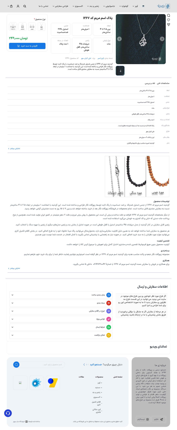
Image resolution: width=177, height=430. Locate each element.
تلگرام (156, 419)
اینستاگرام (141, 419)
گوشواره (125, 6)
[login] (18, 6)
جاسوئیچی (110, 6)
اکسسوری (79, 6)
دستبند (97, 387)
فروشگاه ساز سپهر (18, 421)
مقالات (81, 377)
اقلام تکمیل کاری (96, 403)
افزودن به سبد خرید (29, 46)
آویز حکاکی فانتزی (97, 411)
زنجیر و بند (94, 6)
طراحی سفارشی (61, 6)
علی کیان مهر (86, 58)
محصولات (99, 377)
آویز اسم (101, 58)
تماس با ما (43, 6)
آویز (136, 6)
